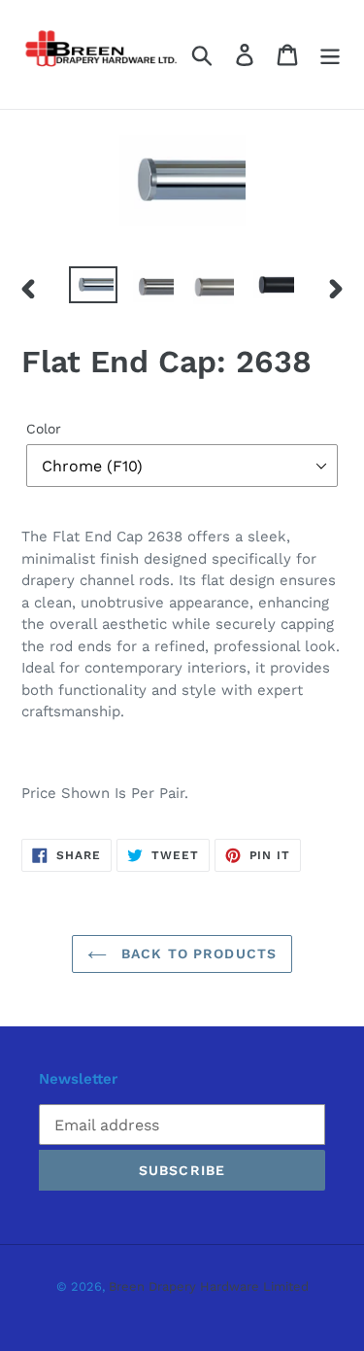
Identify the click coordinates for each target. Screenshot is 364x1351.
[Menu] (330, 55)
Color (43, 428)
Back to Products (196, 953)
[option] (93, 287)
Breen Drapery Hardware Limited (209, 1286)
